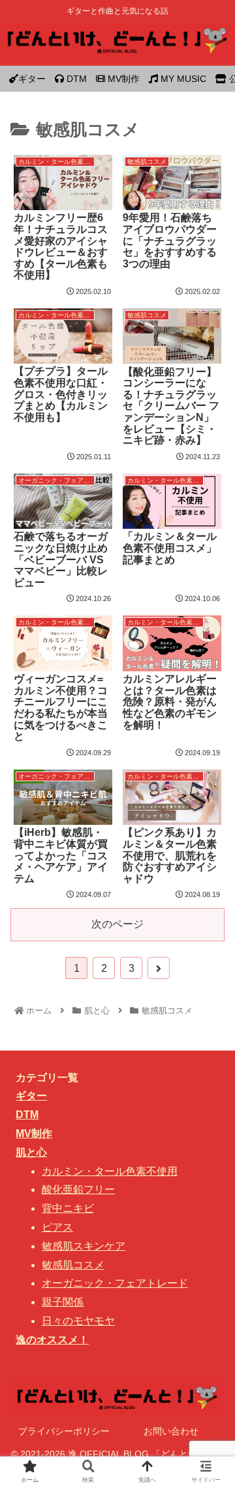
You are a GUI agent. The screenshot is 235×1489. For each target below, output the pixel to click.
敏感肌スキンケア (83, 1246)
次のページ (117, 924)
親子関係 (63, 1302)
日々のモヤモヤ (78, 1320)
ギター (31, 1095)
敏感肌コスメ (73, 1264)
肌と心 (31, 1152)
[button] (209, 1201)
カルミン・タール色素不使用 (110, 1171)
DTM (27, 1114)
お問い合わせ (171, 1431)
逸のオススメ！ (52, 1339)
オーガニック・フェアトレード (115, 1283)
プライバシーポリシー (64, 1431)
